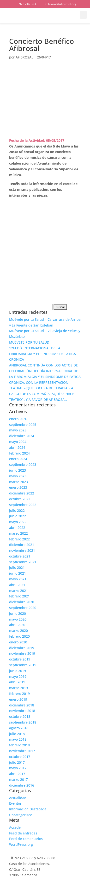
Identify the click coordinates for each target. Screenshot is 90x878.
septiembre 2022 (22, 504)
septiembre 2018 (22, 722)
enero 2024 (18, 458)
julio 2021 (17, 567)
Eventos (15, 803)
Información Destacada (27, 809)
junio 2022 (17, 516)
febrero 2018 (19, 745)
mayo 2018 (17, 739)
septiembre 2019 (22, 665)
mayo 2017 (17, 768)
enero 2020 (18, 642)
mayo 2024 (17, 441)
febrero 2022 (19, 539)
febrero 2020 (19, 636)
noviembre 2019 (22, 653)
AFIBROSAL (24, 57)
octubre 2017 (19, 756)
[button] (70, 16)
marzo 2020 (18, 630)
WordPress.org (21, 844)
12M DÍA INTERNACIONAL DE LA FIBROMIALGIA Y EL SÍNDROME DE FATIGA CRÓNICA (42, 354)
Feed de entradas (23, 833)
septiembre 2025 (22, 424)
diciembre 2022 (21, 493)
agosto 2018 (18, 728)
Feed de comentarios (26, 838)
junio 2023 (17, 470)
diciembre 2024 (21, 436)
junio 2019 (17, 670)
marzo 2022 (18, 533)
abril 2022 (17, 527)
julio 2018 (17, 733)
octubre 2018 (19, 716)
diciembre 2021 (21, 544)
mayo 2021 (17, 579)
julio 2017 (17, 762)
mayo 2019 (17, 676)
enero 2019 (18, 699)
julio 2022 (17, 510)
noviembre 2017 (22, 751)
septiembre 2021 (22, 562)
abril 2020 (17, 624)
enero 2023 (18, 487)
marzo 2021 (18, 590)
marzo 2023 (18, 482)
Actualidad (17, 797)
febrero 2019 (19, 693)
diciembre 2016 (21, 785)
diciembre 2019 (21, 648)
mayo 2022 (17, 521)
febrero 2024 (19, 453)
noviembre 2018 (22, 710)
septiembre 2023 (22, 464)
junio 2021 (17, 573)
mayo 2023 (17, 476)
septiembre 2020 (22, 607)
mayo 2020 (17, 619)
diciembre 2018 (21, 705)
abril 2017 (17, 773)
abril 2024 (17, 447)
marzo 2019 (18, 688)
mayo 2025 (17, 430)
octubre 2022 (19, 499)
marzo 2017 (18, 779)
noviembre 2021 (22, 550)
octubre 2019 (19, 659)
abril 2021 (17, 585)
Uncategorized (20, 815)
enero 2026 (18, 419)
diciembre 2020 (21, 602)
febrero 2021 (19, 596)
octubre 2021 (19, 556)
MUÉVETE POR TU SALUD (29, 342)
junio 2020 (17, 613)
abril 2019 (17, 682)
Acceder (15, 827)
